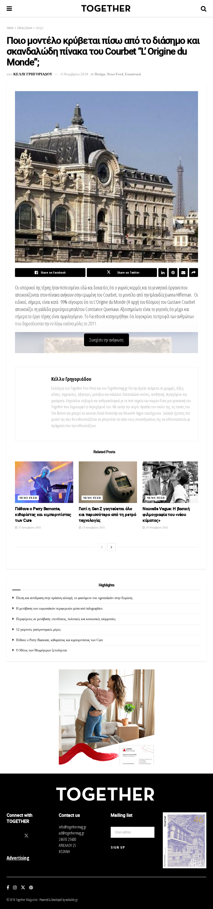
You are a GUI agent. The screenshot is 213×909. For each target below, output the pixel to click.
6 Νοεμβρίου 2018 (74, 74)
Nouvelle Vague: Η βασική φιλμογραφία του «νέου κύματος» (166, 514)
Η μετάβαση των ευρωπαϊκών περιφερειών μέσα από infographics (59, 608)
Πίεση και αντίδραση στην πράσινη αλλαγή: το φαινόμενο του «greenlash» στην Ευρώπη (74, 598)
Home (10, 27)
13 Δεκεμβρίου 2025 (93, 527)
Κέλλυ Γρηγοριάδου (71, 379)
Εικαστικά (133, 74)
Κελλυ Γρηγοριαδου (32, 74)
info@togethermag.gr (72, 827)
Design (40, 27)
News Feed (115, 74)
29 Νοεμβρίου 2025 (156, 527)
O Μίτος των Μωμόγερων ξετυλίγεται (41, 650)
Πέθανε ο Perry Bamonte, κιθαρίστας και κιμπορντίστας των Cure (43, 514)
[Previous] (102, 547)
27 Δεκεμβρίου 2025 (29, 527)
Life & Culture (24, 27)
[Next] (111, 547)
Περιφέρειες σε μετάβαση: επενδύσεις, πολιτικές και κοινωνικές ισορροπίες (66, 619)
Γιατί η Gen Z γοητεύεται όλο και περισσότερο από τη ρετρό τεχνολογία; (107, 514)
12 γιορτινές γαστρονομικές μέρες (38, 629)
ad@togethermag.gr (71, 833)
